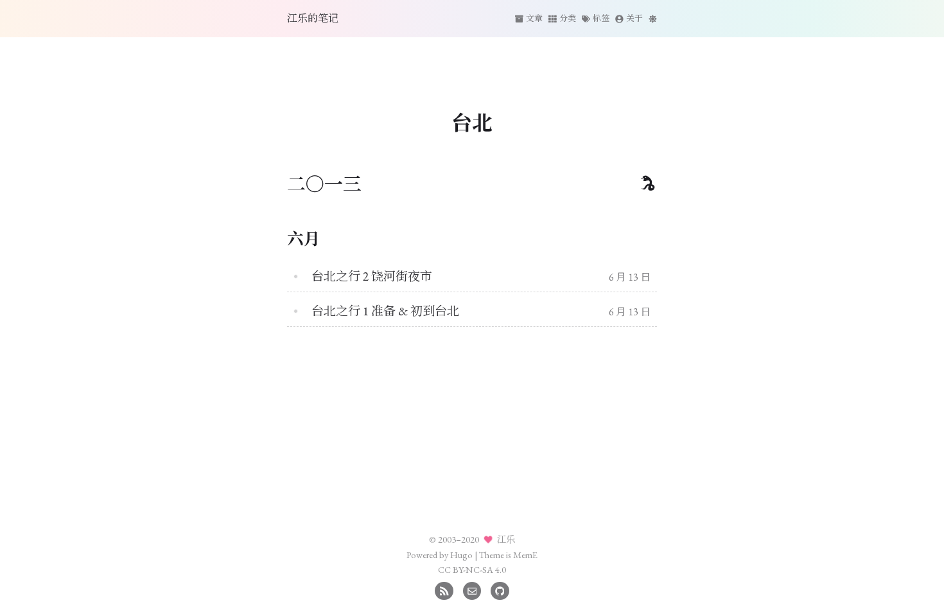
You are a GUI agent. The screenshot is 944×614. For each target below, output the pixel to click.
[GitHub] (500, 589)
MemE (525, 554)
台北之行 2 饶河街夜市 (371, 276)
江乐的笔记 (312, 18)
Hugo (461, 554)
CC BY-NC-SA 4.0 (472, 569)
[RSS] (444, 589)
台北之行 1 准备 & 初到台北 (385, 311)
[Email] (472, 589)
